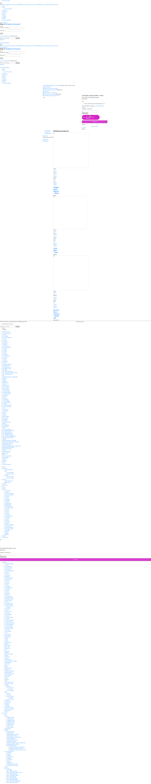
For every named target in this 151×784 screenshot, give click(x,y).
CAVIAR (8, 754)
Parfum (11, 689)
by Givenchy (7, 608)
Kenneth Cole (8, 637)
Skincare (9, 686)
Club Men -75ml (55, 250)
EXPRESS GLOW (10, 721)
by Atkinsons (7, 575)
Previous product (46, 86)
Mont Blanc (7, 651)
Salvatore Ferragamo (9, 670)
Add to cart (85, 113)
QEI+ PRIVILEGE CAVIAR (12, 782)
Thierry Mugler (8, 675)
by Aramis (7, 572)
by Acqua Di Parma (9, 563)
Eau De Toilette (55, 85)
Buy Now (95, 121)
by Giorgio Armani (9, 606)
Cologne (11, 697)
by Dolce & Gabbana (9, 709)
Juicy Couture (8, 634)
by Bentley (7, 576)
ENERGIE (9, 755)
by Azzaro (7, 703)
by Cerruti (7, 582)
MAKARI (6, 730)
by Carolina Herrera (9, 707)
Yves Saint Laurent (9, 683)
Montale (6, 652)
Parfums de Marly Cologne (11, 661)
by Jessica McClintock (10, 623)
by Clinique (7, 589)
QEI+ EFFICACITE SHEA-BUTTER (14, 772)
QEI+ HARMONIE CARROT (13, 775)
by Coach (7, 590)
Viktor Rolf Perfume (9, 682)
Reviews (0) (47, 132)
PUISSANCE (9, 759)
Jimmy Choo (7, 630)
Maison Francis (8, 642)
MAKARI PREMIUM (11, 738)
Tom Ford (7, 676)
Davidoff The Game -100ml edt (50, 89)
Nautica (6, 655)
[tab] (49, 130)
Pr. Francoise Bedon (9, 751)
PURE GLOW (10, 726)
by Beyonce (7, 700)
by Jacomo (7, 615)
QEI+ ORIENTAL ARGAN (12, 779)
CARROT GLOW (10, 717)
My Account (5, 537)
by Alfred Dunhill (8, 568)
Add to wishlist (94, 126)
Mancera (7, 644)
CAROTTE (9, 752)
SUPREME (9, 762)
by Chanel (7, 583)
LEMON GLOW (10, 724)
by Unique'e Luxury (9, 628)
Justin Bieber (7, 635)
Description (47, 130)
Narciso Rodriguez (9, 654)
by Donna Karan (8, 596)
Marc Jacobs (7, 645)
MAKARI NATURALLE (11, 745)
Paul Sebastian (8, 662)
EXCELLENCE (10, 757)
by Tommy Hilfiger (9, 627)
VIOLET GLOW (10, 727)
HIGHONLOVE (8, 728)
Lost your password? (4, 36)
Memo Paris (7, 647)
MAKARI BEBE (10, 733)
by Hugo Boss (8, 702)
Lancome (7, 641)
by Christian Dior (8, 587)
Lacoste (6, 638)
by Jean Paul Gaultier (9, 620)
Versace (6, 711)
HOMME (9, 758)
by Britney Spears (9, 577)
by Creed (7, 591)
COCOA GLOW (10, 718)
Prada (6, 665)
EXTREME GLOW (11, 723)
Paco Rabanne (8, 659)
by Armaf (7, 573)
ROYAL (8, 761)
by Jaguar (7, 618)
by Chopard (7, 586)
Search (17, 38)
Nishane (6, 658)
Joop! (6, 632)
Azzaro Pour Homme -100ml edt (56, 314)
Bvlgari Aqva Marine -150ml (56, 190)
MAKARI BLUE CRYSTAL (12, 740)
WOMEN (6, 685)
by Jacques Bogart (9, 617)
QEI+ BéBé (9, 769)
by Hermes (7, 613)
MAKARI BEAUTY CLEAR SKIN (13, 737)
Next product (46, 91)
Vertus (6, 680)
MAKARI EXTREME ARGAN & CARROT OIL (16, 742)
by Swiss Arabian (8, 625)
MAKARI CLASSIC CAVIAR (13, 734)
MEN (51, 85)
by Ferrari (7, 601)
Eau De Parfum (10, 687)
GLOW (6, 716)
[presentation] (43, 97)
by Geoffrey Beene (9, 604)
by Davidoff (97, 106)
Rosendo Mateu (8, 668)
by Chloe (7, 584)
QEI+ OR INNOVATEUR (12, 778)
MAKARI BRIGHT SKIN (12, 735)
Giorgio (8, 607)
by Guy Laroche (8, 611)
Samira (6, 766)
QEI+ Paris (7, 768)
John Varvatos (8, 631)
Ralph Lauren (7, 710)
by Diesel (7, 594)
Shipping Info (48, 133)
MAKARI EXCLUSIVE (11, 741)
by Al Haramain (8, 566)
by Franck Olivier (8, 603)
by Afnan (7, 565)
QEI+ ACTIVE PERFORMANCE (13, 781)
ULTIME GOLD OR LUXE (12, 765)
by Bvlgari (7, 704)
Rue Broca (7, 669)
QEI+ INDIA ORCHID (11, 776)
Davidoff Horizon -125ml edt (49, 94)
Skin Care (4, 713)
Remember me (13, 36)
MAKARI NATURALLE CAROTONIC (17, 747)
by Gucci (7, 610)
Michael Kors (7, 648)
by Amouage (7, 569)
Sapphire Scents (8, 672)
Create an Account (13, 24)
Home (44, 85)
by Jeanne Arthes (9, 621)
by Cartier (7, 580)
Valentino (7, 679)
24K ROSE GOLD (11, 731)
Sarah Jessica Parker (9, 673)
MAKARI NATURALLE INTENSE (16, 748)
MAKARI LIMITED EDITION (13, 744)
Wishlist (4, 535)
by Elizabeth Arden (9, 597)
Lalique (6, 639)
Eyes (6, 714)
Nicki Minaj (7, 656)
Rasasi (6, 666)
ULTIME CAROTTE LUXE (12, 764)
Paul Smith (7, 663)
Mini (6, 649)
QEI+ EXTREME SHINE (12, 773)
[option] (55, 164)
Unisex (6, 678)
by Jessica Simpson (9, 624)
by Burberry (7, 706)
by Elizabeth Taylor (9, 599)
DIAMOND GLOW (11, 720)
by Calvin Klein (8, 579)
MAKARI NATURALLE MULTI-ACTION (17, 749)
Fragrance (47, 85)
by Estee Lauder (8, 600)
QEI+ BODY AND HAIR (12, 771)
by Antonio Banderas (9, 570)
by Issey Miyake (8, 614)
